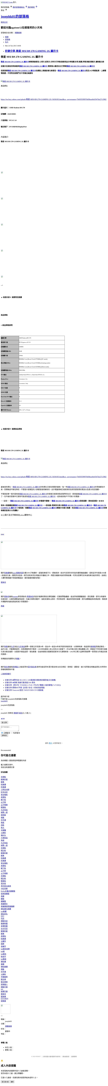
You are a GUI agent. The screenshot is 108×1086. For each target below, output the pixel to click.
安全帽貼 (4, 795)
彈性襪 (3, 962)
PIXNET (38, 1056)
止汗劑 (3, 802)
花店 (2, 918)
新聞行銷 (4, 991)
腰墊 (2, 899)
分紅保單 (4, 889)
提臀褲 (3, 1001)
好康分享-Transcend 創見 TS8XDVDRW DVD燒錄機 (24, 690)
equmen (15, 596)
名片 (6, 42)
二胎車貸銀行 (6, 674)
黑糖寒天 (4, 904)
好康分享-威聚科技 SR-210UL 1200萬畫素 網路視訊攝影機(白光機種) (30, 680)
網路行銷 (4, 987)
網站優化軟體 (6, 909)
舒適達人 (16, 667)
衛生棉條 (4, 982)
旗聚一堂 (4, 812)
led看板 (3, 959)
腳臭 (2, 782)
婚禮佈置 (4, 923)
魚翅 (2, 840)
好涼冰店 (4, 792)
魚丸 (2, 828)
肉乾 (2, 825)
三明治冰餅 (5, 790)
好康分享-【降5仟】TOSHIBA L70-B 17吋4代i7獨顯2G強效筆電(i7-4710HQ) (33, 685)
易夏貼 (3, 797)
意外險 (3, 883)
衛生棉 (6, 667)
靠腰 (2, 896)
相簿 (6, 37)
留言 (20, 713)
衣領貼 (3, 777)
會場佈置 (4, 926)
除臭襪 (6, 573)
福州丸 (3, 835)
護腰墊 (3, 901)
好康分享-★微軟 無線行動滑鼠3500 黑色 (20, 682)
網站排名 (4, 914)
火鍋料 (3, 833)
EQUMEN (4, 998)
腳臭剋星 (19, 573)
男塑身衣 (30, 596)
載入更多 (4, 722)
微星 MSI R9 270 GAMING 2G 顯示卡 (26, 487)
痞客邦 (16, 713)
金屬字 (3, 946)
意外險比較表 (6, 886)
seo (2, 989)
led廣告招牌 (5, 949)
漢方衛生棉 (32, 667)
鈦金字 (3, 956)
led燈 (3, 951)
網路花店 (4, 921)
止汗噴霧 (4, 805)
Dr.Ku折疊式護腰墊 (8, 891)
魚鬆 (2, 606)
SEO (2, 916)
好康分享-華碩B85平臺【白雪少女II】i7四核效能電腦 (25, 688)
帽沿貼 (3, 850)
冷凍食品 (4, 838)
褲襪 (2, 964)
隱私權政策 (65, 1056)
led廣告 (3, 954)
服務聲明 (74, 1056)
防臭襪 (3, 787)
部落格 (7, 39)
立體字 (3, 941)
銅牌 (2, 944)
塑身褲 (3, 996)
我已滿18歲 (5, 1082)
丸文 (12, 646)
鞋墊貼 (3, 807)
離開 (12, 1082)
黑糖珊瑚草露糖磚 (7, 906)
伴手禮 (3, 820)
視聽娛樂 (18, 33)
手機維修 (4, 977)
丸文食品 (21, 646)
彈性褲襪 (4, 967)
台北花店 (4, 929)
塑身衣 (3, 582)
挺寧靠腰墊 (5, 894)
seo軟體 (3, 911)
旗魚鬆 (93, 646)
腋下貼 (3, 800)
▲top (3, 718)
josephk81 (4, 701)
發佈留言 (4, 735)
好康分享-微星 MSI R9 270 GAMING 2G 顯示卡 (31, 51)
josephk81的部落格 (15, 16)
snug (2, 534)
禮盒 (17, 659)
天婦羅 (3, 830)
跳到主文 (4, 22)
